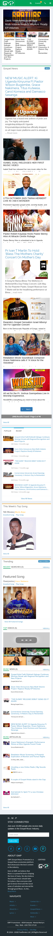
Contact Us (34, 901)
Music (12, 901)
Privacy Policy (22, 930)
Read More (12, 891)
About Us (13, 909)
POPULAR (7, 431)
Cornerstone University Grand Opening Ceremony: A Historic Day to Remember (30, 474)
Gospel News (35, 909)
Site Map (33, 930)
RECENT (19, 431)
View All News (26, 499)
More (32, 917)
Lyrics (12, 913)
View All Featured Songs (14, 621)
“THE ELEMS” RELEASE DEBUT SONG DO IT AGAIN (30, 462)
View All (6, 422)
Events (38, 2)
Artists (12, 905)
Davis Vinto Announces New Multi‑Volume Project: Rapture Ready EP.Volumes (30, 450)
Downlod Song (8, 515)
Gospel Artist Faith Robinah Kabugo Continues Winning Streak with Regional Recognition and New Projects (32, 439)
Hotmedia (34, 913)
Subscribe (13, 841)
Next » (28, 409)
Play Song (20, 515)
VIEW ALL (46, 567)
